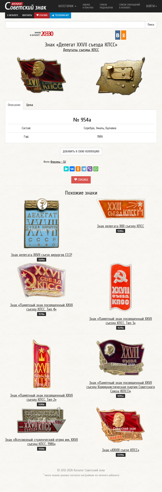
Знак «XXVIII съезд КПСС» (120, 450)
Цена (29, 105)
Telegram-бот (62, 15)
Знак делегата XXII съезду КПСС (120, 226)
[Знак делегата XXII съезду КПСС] (120, 209)
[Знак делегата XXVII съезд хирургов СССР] (41, 223)
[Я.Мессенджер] (66, 168)
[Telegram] (83, 168)
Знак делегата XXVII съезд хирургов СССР (41, 255)
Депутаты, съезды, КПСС (81, 50)
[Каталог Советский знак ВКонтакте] (117, 35)
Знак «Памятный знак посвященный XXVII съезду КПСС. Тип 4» (41, 307)
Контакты (27, 15)
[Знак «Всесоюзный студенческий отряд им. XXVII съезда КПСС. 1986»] (41, 420)
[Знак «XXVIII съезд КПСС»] (120, 425)
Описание (14, 105)
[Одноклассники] (78, 168)
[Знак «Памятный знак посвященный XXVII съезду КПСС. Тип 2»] (41, 364)
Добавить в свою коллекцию (81, 151)
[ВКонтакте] (72, 168)
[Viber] (89, 168)
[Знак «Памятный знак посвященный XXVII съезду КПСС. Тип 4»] (41, 280)
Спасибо (43, 15)
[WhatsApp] (95, 168)
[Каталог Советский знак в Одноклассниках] (123, 35)
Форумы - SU (58, 162)
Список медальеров (106, 6)
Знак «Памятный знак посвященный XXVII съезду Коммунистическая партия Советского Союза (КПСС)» (120, 387)
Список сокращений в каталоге (129, 6)
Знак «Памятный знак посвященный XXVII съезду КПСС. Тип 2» (41, 397)
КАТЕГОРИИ (66, 6)
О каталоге (12, 15)
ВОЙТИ (150, 6)
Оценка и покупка (88, 6)
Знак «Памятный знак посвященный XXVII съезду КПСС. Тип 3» (120, 321)
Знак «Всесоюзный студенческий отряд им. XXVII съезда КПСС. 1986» (41, 442)
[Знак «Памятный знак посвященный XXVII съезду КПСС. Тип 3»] (120, 287)
